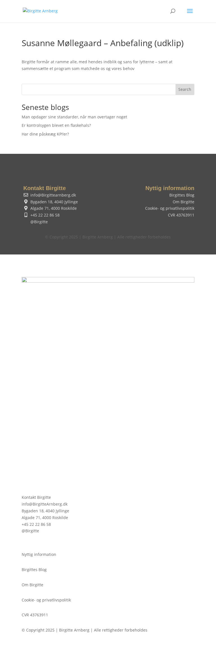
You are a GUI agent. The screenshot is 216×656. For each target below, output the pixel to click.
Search (184, 89)
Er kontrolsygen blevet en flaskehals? (56, 125)
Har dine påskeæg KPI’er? (45, 134)
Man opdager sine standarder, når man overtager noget (74, 117)
